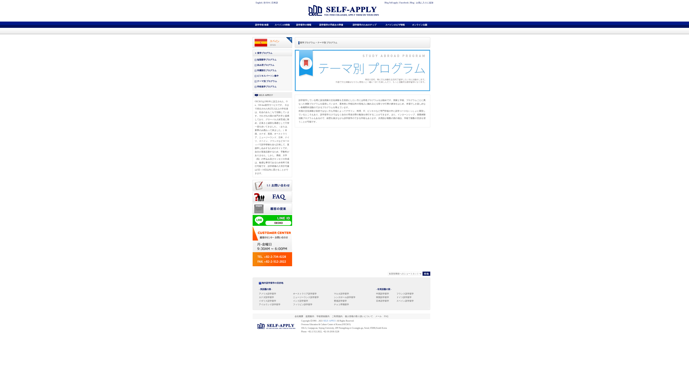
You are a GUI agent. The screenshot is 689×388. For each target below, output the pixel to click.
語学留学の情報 (303, 25)
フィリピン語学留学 (302, 304)
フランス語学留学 (405, 293)
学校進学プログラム (266, 86)
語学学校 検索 (262, 25)
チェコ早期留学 (341, 304)
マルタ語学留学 (341, 293)
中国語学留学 (382, 293)
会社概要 (299, 316)
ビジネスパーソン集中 (268, 76)
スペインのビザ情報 (395, 25)
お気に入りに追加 (424, 2)
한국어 (267, 2)
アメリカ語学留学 (267, 293)
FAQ (386, 316)
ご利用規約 (337, 316)
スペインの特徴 (282, 25)
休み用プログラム (265, 65)
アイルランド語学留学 (269, 304)
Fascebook (404, 2)
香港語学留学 (340, 301)
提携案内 (310, 316)
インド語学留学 (300, 301)
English (259, 2)
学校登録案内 (323, 316)
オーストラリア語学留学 (305, 293)
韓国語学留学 (382, 297)
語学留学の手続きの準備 (331, 25)
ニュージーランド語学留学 (306, 297)
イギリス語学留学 (267, 301)
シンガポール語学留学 (344, 297)
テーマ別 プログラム (267, 81)
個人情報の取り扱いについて (359, 316)
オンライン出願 (419, 25)
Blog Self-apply (391, 2)
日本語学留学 (382, 301)
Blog (412, 2)
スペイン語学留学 (405, 301)
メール (378, 316)
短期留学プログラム (266, 59)
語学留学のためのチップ (364, 25)
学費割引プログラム (266, 70)
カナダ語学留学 (266, 297)
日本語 (274, 2)
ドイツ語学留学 (404, 297)
